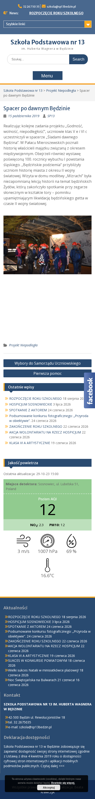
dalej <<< (57, 766)
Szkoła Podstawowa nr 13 (48, 42)
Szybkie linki (15, 24)
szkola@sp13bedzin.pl (61, 6)
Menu (47, 75)
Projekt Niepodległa (61, 90)
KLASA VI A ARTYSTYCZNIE (29, 443)
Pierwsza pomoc (47, 373)
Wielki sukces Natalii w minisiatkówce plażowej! (43, 670)
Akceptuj (49, 787)
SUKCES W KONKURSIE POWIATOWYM (37, 660)
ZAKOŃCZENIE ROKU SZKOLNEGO (35, 426)
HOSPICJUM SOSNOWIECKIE (30, 404)
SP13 (51, 116)
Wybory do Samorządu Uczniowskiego (48, 363)
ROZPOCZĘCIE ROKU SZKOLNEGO (56, 13)
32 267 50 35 (31, 6)
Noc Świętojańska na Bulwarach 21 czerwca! (41, 680)
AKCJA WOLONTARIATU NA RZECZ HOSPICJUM (45, 432)
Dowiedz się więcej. (63, 782)
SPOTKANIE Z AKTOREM (28, 410)
